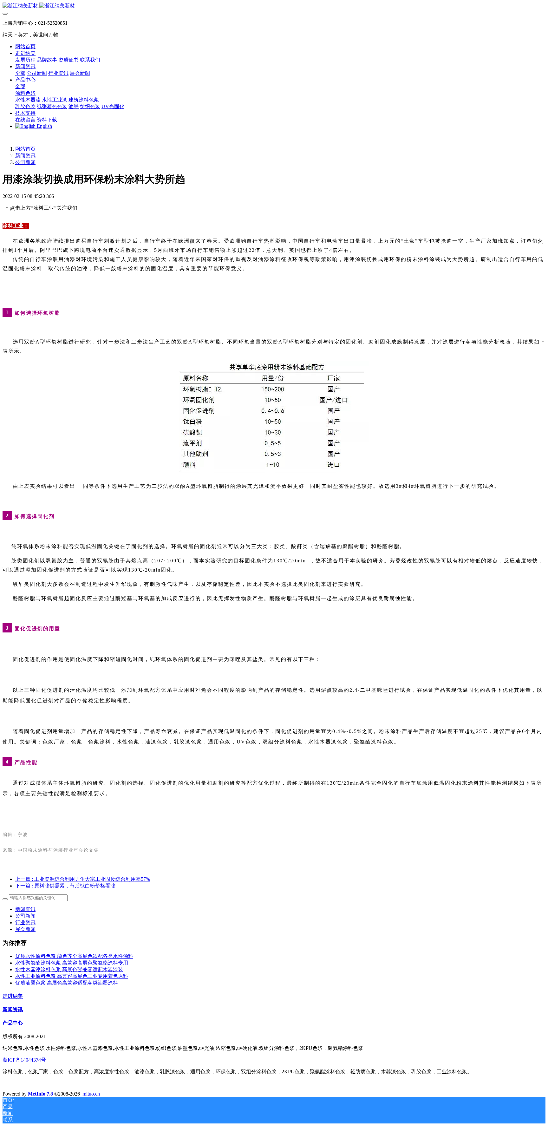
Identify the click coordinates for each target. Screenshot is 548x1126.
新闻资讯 (25, 155)
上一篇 (82, 879)
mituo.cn (91, 1094)
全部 (20, 73)
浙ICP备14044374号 (24, 1060)
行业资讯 (25, 922)
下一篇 (65, 885)
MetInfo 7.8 (40, 1094)
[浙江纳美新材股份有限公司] (274, 6)
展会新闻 (25, 929)
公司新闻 (25, 162)
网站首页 (25, 46)
